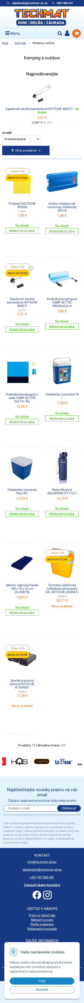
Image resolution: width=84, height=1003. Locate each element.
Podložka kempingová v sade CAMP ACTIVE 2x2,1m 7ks (22, 398)
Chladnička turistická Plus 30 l (22, 491)
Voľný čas (20, 43)
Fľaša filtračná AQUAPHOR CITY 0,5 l (62, 491)
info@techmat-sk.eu (42, 862)
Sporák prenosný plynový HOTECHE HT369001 (22, 684)
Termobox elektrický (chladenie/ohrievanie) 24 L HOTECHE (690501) (61, 588)
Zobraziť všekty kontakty (42, 885)
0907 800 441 (65, 3)
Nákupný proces (42, 920)
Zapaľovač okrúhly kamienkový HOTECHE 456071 (39, 109)
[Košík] (76, 33)
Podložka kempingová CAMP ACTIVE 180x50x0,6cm (62, 302)
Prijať (42, 981)
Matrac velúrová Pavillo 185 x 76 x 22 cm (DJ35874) (22, 588)
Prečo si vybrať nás (42, 915)
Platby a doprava (42, 924)
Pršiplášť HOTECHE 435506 (22, 205)
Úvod (5, 43)
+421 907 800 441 (42, 877)
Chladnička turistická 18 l (62, 396)
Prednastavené (15, 139)
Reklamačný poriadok (42, 929)
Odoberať (69, 808)
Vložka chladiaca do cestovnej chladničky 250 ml (61, 207)
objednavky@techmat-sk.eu (30, 3)
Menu (14, 33)
